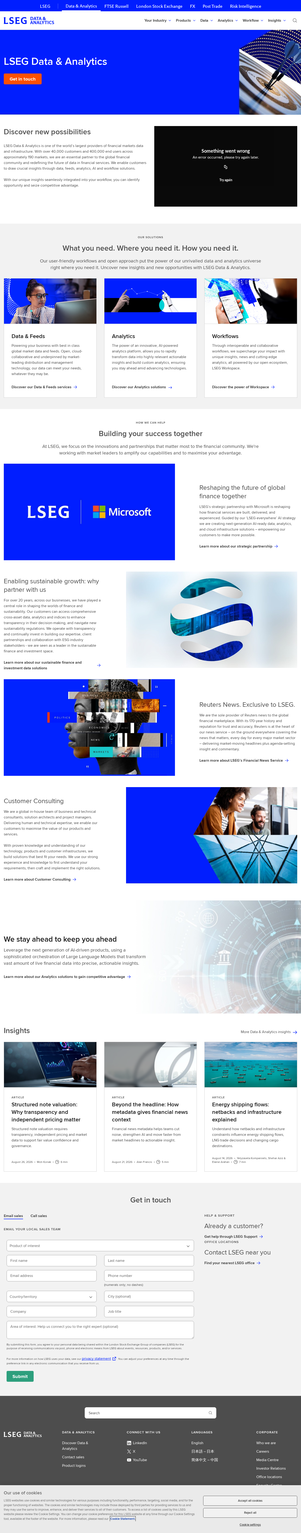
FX (192, 6)
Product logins (74, 1465)
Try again (225, 180)
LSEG (45, 6)
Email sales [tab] (13, 1215)
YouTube (140, 1460)
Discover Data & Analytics (75, 1445)
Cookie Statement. (122, 1519)
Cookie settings (250, 1524)
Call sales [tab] (39, 1215)
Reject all (250, 1513)
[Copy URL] (226, 167)
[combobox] (100, 1245)
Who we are (266, 1443)
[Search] (295, 20)
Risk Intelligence (245, 6)
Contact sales (73, 1457)
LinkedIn (140, 1443)
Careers (262, 1451)
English (197, 1443)
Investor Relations (271, 1468)
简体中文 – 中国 (204, 1460)
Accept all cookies (250, 1500)
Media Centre (267, 1460)
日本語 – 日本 (202, 1451)
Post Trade (212, 6)
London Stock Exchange (159, 6)
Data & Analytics (81, 6)
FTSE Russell (116, 6)
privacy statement (96, 1358)
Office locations (269, 1477)
